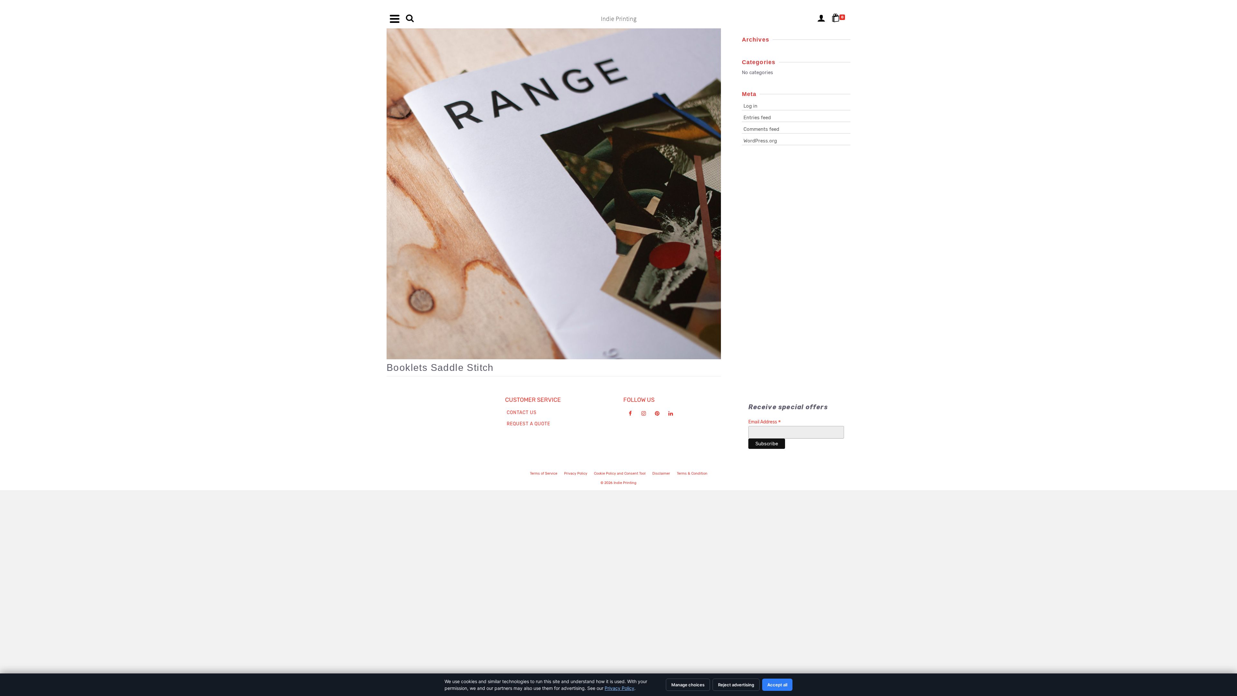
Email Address (764, 422)
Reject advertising (736, 684)
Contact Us (522, 412)
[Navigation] (395, 18)
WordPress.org (760, 141)
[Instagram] (644, 413)
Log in (750, 106)
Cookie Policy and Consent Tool (620, 473)
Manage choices (688, 684)
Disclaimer (661, 473)
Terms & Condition (692, 473)
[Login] (821, 18)
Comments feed (761, 129)
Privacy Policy (575, 473)
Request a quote (528, 424)
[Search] (410, 18)
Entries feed (757, 118)
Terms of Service (543, 473)
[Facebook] (630, 413)
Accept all (777, 684)
